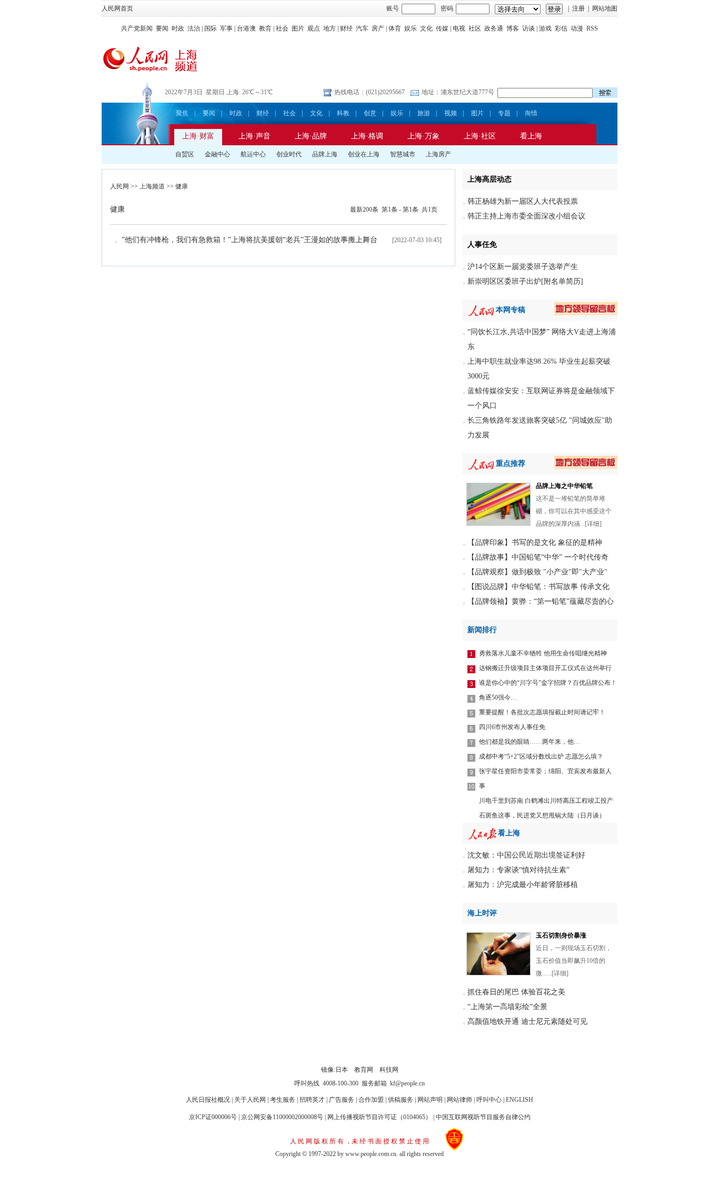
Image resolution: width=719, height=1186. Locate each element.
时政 (178, 28)
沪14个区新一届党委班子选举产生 (522, 267)
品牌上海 (324, 154)
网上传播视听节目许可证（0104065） (379, 1117)
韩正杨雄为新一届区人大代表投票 (522, 201)
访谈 (528, 28)
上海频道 (152, 186)
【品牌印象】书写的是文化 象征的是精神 (534, 542)
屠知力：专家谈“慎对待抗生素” (518, 870)
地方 (329, 28)
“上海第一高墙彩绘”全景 (507, 1007)
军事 (226, 28)
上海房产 (438, 154)
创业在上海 (364, 154)
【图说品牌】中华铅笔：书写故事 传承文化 (538, 587)
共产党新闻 (137, 28)
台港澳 (246, 28)
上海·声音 (254, 136)
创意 (370, 113)
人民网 (119, 186)
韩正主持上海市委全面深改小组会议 (526, 216)
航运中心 (253, 154)
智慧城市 (402, 154)
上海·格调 (367, 136)
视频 (450, 113)
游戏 (545, 28)
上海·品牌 (311, 136)
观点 (313, 28)
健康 (181, 186)
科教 (343, 113)
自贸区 (184, 154)
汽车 (362, 28)
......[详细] (555, 973)
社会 (282, 28)
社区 (474, 28)
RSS (592, 28)
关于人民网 (250, 1099)
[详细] (593, 523)
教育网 (363, 1069)
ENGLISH (519, 1099)
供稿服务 (400, 1099)
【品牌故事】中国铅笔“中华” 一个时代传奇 (537, 557)
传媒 (442, 28)
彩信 (561, 28)
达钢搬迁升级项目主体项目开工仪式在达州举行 (545, 668)
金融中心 (217, 154)
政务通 (493, 28)
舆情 (531, 113)
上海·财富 (198, 136)
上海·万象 (423, 136)
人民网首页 (117, 8)
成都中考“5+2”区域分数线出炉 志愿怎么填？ (541, 756)
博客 (512, 28)
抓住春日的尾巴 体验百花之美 (516, 992)
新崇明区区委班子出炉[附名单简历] (525, 281)
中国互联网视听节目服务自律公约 (483, 1117)
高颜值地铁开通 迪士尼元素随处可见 (527, 1021)
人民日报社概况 (208, 1099)
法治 (193, 28)
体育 (394, 28)
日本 (341, 1069)
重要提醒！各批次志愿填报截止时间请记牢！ (542, 712)
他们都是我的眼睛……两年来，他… (529, 741)
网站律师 (459, 1099)
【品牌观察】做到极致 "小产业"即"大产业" (537, 572)
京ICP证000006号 (213, 1117)
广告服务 (341, 1099)
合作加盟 (371, 1099)
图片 (298, 28)
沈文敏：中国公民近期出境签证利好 (526, 855)
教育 (265, 28)
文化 (426, 28)
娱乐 (410, 28)
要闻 (162, 28)
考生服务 (282, 1099)
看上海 (531, 136)
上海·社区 (480, 136)
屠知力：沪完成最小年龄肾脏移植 (522, 885)
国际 (210, 28)
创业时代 (289, 154)
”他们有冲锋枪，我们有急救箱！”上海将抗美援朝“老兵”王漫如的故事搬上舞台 (249, 240)
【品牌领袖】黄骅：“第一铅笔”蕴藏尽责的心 (540, 601)
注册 (578, 8)
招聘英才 (312, 1099)
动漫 (577, 28)
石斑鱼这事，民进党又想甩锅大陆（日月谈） (542, 815)
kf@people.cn (407, 1083)
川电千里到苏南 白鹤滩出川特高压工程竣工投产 (546, 800)
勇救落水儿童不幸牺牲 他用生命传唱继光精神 (543, 653)
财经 (346, 28)
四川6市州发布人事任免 (512, 727)
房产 (378, 28)
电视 (459, 28)
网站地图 (604, 8)
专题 (504, 113)
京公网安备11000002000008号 (282, 1117)
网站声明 (430, 1099)
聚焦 (182, 113)
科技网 (389, 1069)
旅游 (423, 113)
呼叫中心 (489, 1099)
